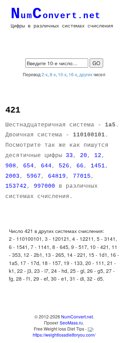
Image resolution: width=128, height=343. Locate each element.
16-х (73, 74)
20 (83, 155)
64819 (57, 176)
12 (97, 155)
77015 (82, 176)
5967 (34, 176)
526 (64, 166)
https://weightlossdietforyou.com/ (64, 335)
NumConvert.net (77, 316)
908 (10, 166)
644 (46, 166)
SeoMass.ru (71, 322)
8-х (53, 74)
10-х (62, 74)
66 (80, 166)
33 (69, 155)
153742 (16, 186)
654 (28, 166)
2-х (45, 74)
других (85, 74)
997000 (44, 186)
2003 (12, 176)
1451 (98, 166)
